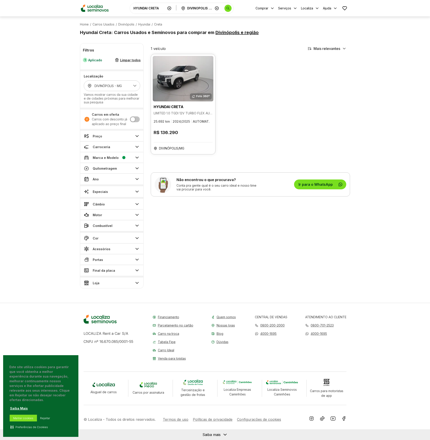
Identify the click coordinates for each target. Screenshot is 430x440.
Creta (158, 24)
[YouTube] (333, 419)
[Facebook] (343, 419)
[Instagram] (311, 419)
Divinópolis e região (237, 32)
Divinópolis (126, 24)
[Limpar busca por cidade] (217, 8)
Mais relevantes (327, 48)
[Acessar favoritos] (344, 8)
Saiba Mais (19, 408)
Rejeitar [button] (45, 418)
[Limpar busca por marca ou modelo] (169, 8)
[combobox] (149, 8)
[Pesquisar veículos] (228, 8)
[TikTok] (322, 419)
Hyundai (144, 24)
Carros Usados (103, 24)
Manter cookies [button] (23, 418)
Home (84, 24)
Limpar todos (130, 60)
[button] (266, 333)
